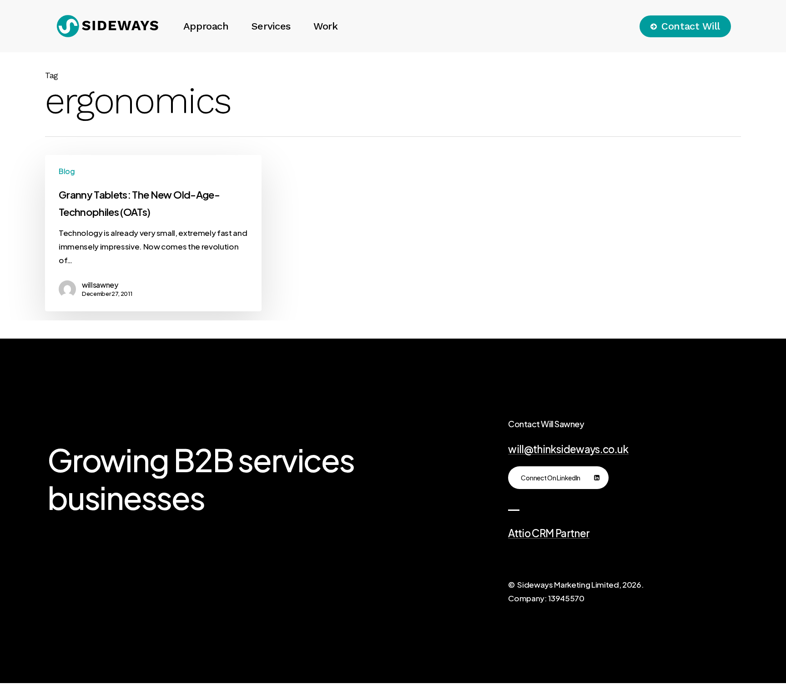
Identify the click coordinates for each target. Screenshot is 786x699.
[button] (558, 477)
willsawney (100, 285)
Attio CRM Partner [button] (549, 533)
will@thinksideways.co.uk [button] (568, 449)
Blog (67, 171)
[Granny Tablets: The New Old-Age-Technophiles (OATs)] (153, 233)
